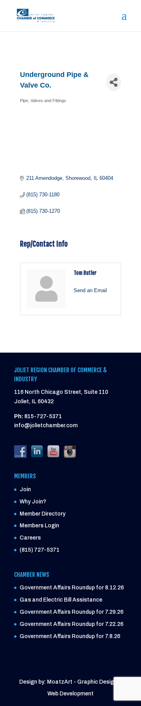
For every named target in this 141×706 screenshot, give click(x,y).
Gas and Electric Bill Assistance (61, 600)
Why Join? (33, 502)
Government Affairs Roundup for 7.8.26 (70, 636)
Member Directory (42, 514)
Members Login (39, 526)
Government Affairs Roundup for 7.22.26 (71, 624)
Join (25, 489)
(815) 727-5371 (40, 550)
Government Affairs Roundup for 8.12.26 (72, 588)
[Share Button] (113, 82)
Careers (30, 538)
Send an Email (90, 290)
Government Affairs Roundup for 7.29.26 (71, 612)
